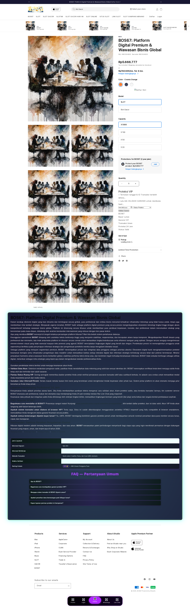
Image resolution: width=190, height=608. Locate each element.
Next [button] (161, 2)
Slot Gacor (125, 110)
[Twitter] (123, 261)
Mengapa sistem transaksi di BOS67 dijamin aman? (48, 492)
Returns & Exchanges (91, 548)
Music (37, 556)
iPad (36, 543)
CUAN (61, 548)
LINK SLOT (116, 16)
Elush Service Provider (67, 552)
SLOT (38, 16)
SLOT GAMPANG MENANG (133, 16)
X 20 (122, 147)
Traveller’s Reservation (68, 564)
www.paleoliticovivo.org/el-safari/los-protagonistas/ (99, 403)
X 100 (123, 132)
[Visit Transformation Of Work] (140, 90)
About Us (110, 539)
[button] (30, 17)
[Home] (35, 9)
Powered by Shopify (148, 591)
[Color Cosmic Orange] (120, 84)
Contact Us (87, 552)
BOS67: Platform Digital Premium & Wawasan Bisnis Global (95, 2)
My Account (87, 539)
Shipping (131, 65)
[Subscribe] (68, 586)
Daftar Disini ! (116, 2)
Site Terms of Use (90, 564)
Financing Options (66, 556)
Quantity (122, 178)
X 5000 (124, 125)
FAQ (84, 556)
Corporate (63, 543)
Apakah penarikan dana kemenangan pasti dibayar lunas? (50, 497)
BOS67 (30, 16)
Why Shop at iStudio (115, 548)
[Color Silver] (131, 84)
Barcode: (135, 54)
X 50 (123, 140)
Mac (36, 539)
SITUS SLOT (105, 16)
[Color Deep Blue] (126, 84)
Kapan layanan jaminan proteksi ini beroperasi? (47, 503)
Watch (37, 552)
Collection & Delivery (91, 543)
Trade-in (62, 560)
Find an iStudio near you (116, 543)
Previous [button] (29, 2)
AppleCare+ (63, 539)
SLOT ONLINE (91, 16)
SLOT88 (59, 16)
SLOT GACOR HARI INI (74, 16)
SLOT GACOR (48, 16)
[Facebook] (119, 261)
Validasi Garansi (124, 211)
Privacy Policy (88, 560)
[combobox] (95, 9)
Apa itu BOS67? (36, 481)
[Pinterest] (127, 261)
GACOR (37, 564)
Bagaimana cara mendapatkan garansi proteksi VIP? (48, 487)
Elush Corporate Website (117, 552)
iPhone (37, 548)
